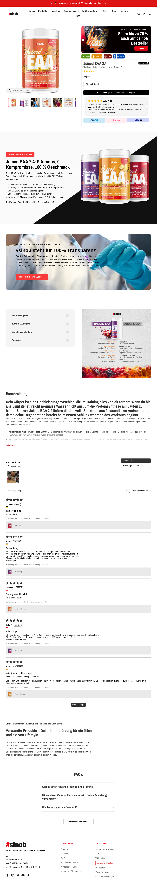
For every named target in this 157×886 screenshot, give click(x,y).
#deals (32, 11)
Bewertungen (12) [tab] (14, 491)
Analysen (56, 11)
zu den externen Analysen (30, 277)
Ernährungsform (89, 11)
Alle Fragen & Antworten (79, 821)
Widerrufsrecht (101, 858)
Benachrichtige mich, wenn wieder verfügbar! (116, 92)
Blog (113, 11)
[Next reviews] (147, 106)
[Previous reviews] (85, 106)
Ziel (104, 11)
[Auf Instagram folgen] (12, 875)
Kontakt (64, 854)
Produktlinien (70, 11)
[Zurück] (51, 3)
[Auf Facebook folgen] (7, 875)
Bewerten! (127, 460)
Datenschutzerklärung (105, 849)
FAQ (63, 858)
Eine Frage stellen (131, 466)
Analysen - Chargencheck (72, 871)
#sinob (124, 11)
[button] (89, 71)
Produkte (42, 11)
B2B (78, 16)
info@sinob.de (12, 867)
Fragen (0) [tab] (27, 491)
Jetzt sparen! (92, 46)
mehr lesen (10, 445)
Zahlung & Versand (103, 872)
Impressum (100, 868)
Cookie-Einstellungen (104, 877)
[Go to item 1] (13, 477)
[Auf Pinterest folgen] (18, 875)
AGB (97, 854)
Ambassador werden (70, 862)
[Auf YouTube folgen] (23, 875)
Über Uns (65, 849)
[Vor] (105, 3)
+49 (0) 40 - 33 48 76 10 (29, 867)
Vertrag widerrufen (105, 863)
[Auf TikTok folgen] (28, 875)
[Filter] (127, 491)
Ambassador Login (69, 867)
